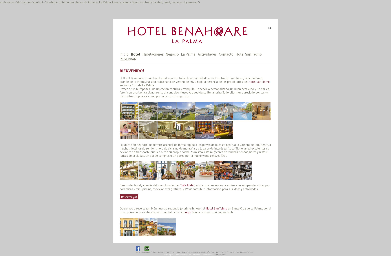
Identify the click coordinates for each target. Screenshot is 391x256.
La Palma (188, 54)
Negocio (172, 54)
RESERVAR (128, 59)
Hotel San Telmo (249, 54)
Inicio (124, 54)
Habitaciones (152, 54)
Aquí (188, 212)
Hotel (135, 54)
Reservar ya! (129, 197)
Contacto (226, 54)
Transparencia (219, 254)
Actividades (207, 54)
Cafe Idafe (187, 185)
